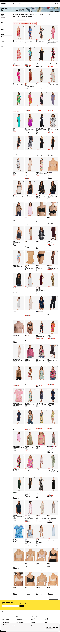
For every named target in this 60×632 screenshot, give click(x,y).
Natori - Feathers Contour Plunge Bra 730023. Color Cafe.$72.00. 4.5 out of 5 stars (30, 559)
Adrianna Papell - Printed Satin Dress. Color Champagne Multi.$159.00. (30, 376)
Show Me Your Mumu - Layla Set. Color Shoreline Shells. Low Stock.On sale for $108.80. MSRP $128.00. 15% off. (41, 465)
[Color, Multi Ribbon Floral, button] (54, 446)
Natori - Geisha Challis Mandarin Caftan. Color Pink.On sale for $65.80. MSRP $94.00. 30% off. (18, 79)
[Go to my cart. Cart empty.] (58, 3)
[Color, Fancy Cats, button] (39, 515)
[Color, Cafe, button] (49, 563)
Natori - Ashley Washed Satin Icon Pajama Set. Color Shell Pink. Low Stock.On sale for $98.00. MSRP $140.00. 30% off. (30, 168)
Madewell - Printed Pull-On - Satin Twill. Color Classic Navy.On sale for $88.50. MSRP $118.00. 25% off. (30, 146)
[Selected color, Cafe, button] (37, 587)
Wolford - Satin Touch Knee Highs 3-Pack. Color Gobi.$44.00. (30, 260)
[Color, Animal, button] (15, 492)
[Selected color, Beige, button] (37, 540)
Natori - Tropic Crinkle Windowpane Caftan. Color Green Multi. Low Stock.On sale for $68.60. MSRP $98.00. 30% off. (18, 102)
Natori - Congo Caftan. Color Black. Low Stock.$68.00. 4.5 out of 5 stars (41, 57)
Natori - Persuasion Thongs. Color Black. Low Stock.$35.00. (30, 331)
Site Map (32, 619)
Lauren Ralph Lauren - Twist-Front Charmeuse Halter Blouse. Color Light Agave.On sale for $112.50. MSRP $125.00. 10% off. (30, 442)
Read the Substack (34, 0)
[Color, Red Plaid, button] (55, 446)
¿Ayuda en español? (19, 619)
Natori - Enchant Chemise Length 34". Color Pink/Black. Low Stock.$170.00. (18, 190)
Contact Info (18, 618)
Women (24, 20)
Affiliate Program (33, 618)
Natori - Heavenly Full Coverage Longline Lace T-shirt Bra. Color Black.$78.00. (41, 213)
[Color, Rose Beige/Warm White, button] (27, 587)
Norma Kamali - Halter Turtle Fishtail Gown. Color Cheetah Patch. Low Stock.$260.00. (52, 283)
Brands (46, 616)
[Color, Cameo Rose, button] (27, 335)
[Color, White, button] (15, 335)
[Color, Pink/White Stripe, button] (38, 241)
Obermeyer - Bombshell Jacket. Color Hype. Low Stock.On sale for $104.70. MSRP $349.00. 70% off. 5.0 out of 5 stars (30, 354)
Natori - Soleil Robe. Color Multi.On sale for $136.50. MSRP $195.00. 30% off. (52, 331)
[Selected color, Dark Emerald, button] (14, 492)
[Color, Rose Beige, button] (38, 587)
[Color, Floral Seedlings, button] (29, 515)
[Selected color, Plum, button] (37, 288)
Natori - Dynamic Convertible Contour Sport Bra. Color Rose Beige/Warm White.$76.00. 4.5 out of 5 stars (41, 559)
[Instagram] (3, 611)
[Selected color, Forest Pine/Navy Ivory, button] (37, 311)
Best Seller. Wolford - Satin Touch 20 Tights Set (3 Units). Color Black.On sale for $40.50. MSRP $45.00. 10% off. (52, 260)
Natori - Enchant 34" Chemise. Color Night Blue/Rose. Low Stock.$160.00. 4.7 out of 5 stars (18, 237)
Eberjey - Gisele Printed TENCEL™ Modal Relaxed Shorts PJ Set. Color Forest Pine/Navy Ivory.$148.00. (41, 307)
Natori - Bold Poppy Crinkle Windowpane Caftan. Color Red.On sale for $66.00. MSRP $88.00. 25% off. (52, 57)
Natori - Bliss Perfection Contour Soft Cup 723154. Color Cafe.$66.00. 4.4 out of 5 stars (41, 583)
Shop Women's (51, 11)
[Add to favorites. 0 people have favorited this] (23, 26)
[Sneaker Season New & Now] (30, 9)
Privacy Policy (31, 625)
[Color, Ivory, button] (28, 335)
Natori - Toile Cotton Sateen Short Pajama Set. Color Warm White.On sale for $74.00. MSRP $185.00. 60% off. (52, 123)
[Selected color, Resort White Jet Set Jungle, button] (25, 540)
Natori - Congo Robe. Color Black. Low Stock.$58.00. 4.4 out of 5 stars (41, 146)
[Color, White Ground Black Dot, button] (27, 217)
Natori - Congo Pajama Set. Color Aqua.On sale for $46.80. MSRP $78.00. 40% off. (18, 123)
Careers (3, 618)
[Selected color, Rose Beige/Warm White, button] (37, 563)
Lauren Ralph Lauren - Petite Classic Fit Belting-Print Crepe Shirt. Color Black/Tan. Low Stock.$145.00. (41, 190)
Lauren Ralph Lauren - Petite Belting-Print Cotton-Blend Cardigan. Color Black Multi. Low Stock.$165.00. (52, 190)
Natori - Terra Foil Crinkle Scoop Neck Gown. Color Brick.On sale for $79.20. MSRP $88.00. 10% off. (30, 79)
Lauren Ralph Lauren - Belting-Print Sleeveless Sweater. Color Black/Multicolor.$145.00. (30, 190)
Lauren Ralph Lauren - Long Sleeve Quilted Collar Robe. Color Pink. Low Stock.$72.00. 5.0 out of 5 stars (18, 442)
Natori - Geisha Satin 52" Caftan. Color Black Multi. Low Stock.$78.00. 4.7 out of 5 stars (41, 35)
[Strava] (8, 611)
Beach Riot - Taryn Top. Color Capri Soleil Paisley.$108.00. (41, 442)
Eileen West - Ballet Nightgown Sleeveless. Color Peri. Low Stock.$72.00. (52, 535)
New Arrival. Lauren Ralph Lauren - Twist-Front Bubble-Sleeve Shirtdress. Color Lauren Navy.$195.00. (52, 398)
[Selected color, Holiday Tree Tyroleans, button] (48, 446)
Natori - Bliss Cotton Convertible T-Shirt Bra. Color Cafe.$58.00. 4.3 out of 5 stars (18, 331)
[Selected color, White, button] (48, 587)
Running (46, 621)
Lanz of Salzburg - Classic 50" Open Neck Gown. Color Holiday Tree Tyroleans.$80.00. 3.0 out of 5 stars (52, 442)
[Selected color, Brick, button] (25, 84)
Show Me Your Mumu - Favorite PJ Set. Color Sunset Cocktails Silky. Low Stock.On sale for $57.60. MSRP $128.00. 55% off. (30, 465)
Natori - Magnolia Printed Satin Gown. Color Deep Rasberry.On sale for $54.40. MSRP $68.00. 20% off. (18, 35)
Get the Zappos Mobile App (6, 619)
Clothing (19, 20)
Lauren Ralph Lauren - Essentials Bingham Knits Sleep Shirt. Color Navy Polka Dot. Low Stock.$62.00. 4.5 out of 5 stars (41, 237)
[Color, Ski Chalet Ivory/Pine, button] (42, 311)
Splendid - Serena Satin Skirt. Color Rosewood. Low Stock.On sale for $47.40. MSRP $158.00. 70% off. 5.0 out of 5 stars (52, 237)
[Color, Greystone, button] (51, 172)
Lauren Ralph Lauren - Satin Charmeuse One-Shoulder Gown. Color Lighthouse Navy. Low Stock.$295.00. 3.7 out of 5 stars (41, 123)
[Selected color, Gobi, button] (25, 265)
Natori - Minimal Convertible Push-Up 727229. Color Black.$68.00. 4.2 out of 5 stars (52, 559)
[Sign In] (56, 3)
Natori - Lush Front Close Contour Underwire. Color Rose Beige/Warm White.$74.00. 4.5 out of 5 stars (18, 583)
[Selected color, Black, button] (48, 217)
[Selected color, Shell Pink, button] (25, 172)
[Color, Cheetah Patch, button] (38, 288)
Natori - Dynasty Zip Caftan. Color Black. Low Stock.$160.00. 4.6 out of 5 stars (41, 79)
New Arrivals (47, 619)
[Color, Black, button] (27, 172)
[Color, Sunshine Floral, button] (28, 515)
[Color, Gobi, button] (51, 265)
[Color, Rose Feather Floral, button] (27, 515)
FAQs (17, 616)
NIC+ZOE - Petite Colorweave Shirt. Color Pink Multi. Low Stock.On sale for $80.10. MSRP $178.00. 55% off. (41, 354)
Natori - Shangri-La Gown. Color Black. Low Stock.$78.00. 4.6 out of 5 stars (52, 146)
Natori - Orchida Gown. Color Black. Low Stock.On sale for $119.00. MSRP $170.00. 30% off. (41, 102)
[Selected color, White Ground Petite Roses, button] (14, 311)
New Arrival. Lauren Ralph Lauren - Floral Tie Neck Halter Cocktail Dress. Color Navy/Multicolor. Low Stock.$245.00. (41, 398)
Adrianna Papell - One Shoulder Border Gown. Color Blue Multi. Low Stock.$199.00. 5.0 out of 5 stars (18, 260)
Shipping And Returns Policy (21, 621)
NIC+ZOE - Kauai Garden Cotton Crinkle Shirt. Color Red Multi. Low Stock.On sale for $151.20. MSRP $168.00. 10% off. (52, 376)
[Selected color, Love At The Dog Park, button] (37, 515)
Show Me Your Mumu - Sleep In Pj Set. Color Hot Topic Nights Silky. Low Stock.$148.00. (18, 465)
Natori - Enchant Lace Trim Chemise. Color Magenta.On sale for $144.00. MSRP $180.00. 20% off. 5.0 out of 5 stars (30, 123)
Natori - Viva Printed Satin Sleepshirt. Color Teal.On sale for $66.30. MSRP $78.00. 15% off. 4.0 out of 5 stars (30, 57)
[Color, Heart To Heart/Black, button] (39, 311)
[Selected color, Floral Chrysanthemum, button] (25, 515)
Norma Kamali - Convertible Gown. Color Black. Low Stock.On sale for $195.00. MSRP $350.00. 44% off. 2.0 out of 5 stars (52, 488)
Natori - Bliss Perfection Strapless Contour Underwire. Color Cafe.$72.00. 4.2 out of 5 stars (18, 559)
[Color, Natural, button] (38, 265)
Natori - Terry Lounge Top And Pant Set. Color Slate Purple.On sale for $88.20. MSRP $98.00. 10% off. (52, 102)
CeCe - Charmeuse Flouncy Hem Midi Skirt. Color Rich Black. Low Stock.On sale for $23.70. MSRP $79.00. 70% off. (52, 354)
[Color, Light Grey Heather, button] (14, 335)
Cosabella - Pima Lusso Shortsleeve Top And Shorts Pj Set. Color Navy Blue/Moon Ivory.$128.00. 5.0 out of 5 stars (18, 511)
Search (31, 3)
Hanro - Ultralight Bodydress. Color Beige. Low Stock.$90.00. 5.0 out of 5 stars (41, 535)
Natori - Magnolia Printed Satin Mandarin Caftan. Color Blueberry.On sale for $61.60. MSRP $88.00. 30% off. (30, 35)
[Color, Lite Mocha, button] (49, 217)
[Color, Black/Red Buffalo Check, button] (52, 446)
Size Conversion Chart (34, 616)
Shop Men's (57, 11)
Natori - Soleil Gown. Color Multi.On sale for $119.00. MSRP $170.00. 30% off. (30, 102)
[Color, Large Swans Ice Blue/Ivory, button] (41, 311)
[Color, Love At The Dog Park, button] (49, 515)
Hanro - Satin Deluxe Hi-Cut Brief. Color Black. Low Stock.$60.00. (41, 260)
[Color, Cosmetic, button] (27, 265)
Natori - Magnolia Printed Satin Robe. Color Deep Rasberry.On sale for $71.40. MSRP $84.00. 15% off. (18, 57)
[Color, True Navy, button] (41, 288)
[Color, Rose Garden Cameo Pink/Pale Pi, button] (38, 311)
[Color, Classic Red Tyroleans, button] (49, 446)
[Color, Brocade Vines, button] (38, 515)
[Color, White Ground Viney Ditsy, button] (15, 311)
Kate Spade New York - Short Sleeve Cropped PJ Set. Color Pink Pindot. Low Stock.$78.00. (18, 354)
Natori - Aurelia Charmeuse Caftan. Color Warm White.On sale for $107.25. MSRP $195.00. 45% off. (18, 168)
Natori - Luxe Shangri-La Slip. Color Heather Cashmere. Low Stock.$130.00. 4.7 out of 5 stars (30, 237)
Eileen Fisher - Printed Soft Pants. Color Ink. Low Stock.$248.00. (52, 307)
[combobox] (18, 3)
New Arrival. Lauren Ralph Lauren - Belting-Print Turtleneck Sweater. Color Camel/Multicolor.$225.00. (18, 213)
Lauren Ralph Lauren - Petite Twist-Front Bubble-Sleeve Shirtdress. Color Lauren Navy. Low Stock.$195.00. (18, 420)
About (3, 616)
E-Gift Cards (33, 622)
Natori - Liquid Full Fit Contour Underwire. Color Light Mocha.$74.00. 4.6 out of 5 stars (52, 168)
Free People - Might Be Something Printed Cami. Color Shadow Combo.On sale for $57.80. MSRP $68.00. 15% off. (30, 420)
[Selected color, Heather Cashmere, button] (25, 241)
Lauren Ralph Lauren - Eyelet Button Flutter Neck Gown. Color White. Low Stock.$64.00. (30, 283)
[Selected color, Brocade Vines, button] (48, 515)
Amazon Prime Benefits (6, 621)
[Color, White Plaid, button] (51, 446)
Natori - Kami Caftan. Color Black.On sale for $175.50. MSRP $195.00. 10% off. (18, 146)
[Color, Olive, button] (27, 84)
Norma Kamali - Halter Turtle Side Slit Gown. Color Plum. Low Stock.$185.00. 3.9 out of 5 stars (41, 283)
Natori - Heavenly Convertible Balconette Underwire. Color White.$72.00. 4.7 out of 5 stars (52, 583)
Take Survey (32, 621)
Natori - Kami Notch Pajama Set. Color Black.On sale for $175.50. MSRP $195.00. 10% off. (41, 331)
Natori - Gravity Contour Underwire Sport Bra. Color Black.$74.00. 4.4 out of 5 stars (30, 583)
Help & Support (56, 5)
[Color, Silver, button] (17, 492)
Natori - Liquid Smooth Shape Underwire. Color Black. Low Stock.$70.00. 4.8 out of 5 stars (52, 213)
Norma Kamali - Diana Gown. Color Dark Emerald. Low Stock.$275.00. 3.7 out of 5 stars (18, 488)
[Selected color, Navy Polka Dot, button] (37, 241)
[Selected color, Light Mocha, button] (48, 172)
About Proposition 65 (19, 622)
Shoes (46, 622)
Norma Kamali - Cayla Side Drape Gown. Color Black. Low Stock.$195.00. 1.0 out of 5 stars (30, 488)
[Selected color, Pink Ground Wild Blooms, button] (25, 217)
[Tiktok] (5, 611)
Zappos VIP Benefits (5, 622)
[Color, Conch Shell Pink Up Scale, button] (27, 540)
